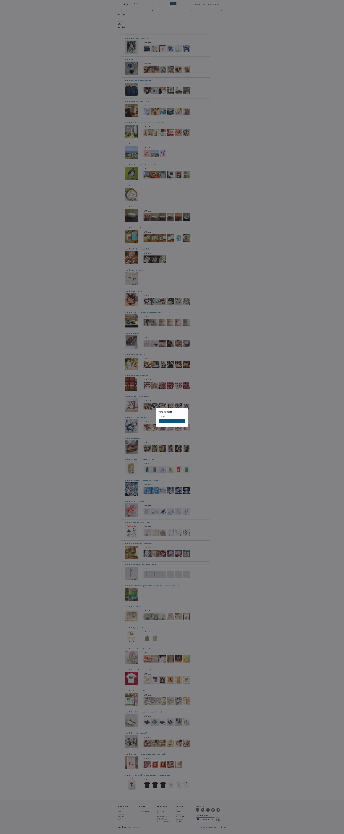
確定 (172, 421)
